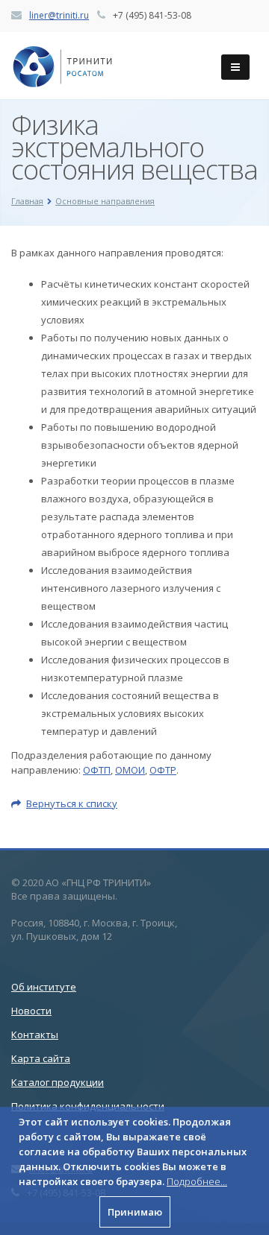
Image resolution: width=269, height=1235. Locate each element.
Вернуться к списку (71, 803)
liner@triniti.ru (59, 15)
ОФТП (97, 770)
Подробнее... (197, 1181)
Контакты (34, 1034)
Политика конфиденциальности (87, 1106)
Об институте (43, 987)
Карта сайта (40, 1058)
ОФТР (162, 770)
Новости (31, 1010)
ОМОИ (130, 770)
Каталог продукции (57, 1082)
